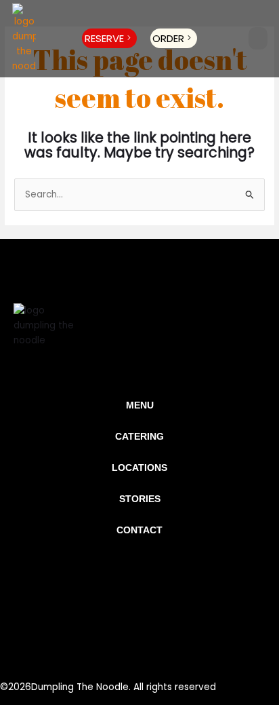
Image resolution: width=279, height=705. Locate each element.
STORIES (139, 499)
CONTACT (139, 530)
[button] (258, 38)
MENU (140, 405)
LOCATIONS (139, 468)
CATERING (139, 437)
